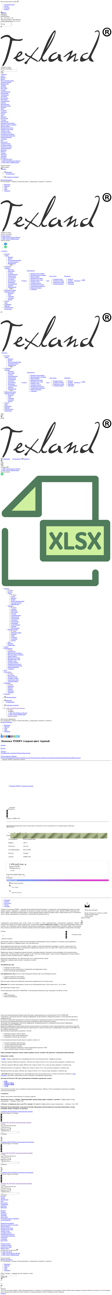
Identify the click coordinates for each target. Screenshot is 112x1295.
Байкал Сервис (9, 1083)
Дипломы (3, 1215)
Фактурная (10, 758)
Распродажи (26, 753)
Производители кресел (7, 1234)
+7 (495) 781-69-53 (6, 159)
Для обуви (41, 758)
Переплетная (26, 758)
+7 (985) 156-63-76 (10, 162)
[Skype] (16, 736)
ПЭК (5, 1081)
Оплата (6, 904)
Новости (3, 1210)
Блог (2, 1201)
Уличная (69, 758)
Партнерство (11, 651)
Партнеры (4, 1214)
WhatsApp (7, 191)
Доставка (7, 906)
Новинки (20, 753)
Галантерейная (62, 758)
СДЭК (3, 1059)
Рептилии (4, 758)
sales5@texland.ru (7, 180)
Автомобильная (17, 758)
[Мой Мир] (7, 736)
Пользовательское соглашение (10, 1218)
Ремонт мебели (5, 1226)
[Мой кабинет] (1, 416)
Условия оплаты (5, 1243)
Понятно (3, 1293)
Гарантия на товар (6, 1247)
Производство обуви (7, 1228)
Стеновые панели (6, 1232)
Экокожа (13, 609)
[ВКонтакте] (2, 736)
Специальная (34, 758)
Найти (3, 1277)
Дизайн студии (5, 1231)
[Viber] (11, 736)
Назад (11, 590)
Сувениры (4, 1239)
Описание (7, 900)
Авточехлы (4, 1237)
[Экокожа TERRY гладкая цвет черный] (25, 785)
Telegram (6, 186)
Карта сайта (4, 1217)
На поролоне (48, 758)
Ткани (13, 596)
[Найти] (2, 72)
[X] (9, 736)
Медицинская (76, 758)
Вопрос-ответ (5, 1248)
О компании (4, 1204)
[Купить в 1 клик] (82, 922)
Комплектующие (16, 632)
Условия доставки (6, 1245)
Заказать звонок (12, 716)
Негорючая (55, 758)
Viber (5, 187)
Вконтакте (7, 184)
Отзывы (6, 901)
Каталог (10, 592)
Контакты (4, 1206)
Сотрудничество (5, 1220)
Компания (11, 686)
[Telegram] (5, 245)
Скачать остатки (5, 235)
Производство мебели (7, 1223)
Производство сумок (7, 1229)
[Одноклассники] (4, 736)
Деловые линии (9, 1084)
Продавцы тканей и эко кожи (9, 1225)
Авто (16, 753)
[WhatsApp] (5, 248)
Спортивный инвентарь (8, 1236)
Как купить (11, 675)
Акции (3, 1198)
